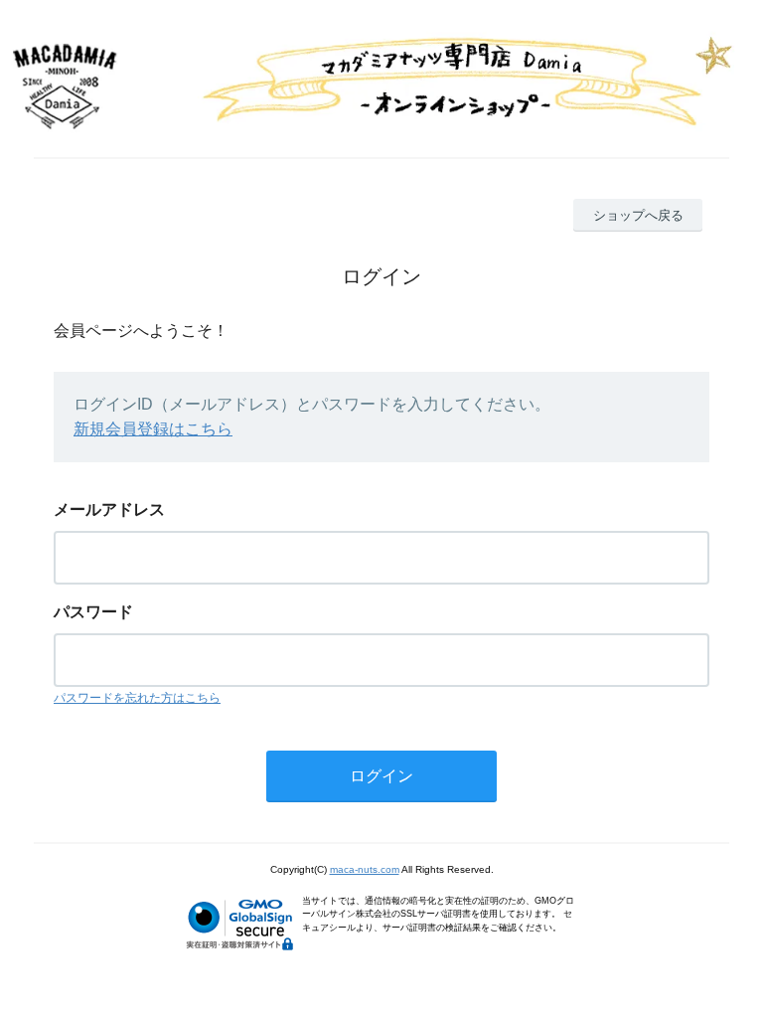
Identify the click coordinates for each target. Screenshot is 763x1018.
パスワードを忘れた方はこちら (137, 698)
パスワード (93, 611)
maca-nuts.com (364, 869)
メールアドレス (109, 509)
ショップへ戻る (638, 215)
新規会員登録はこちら (153, 429)
